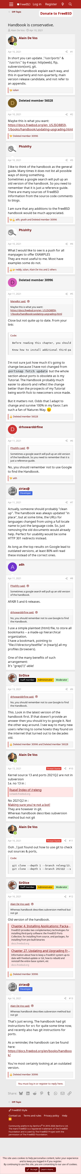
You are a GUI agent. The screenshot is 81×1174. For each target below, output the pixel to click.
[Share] (66, 52)
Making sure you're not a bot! (29, 805)
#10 (71, 768)
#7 (71, 502)
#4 (71, 243)
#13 (71, 998)
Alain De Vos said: (20, 904)
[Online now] (15, 44)
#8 (71, 578)
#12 (71, 896)
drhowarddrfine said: (22, 612)
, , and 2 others (36, 269)
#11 (71, 840)
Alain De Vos (18, 30)
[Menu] (11, 4)
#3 (71, 160)
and (40, 744)
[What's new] (63, 4)
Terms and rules (32, 1115)
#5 (71, 293)
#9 (71, 689)
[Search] (70, 4)
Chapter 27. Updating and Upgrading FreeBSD (44, 951)
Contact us (15, 1115)
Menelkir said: (18, 301)
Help (64, 1115)
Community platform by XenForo (38, 1125)
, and (36, 219)
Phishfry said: (17, 448)
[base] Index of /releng (25, 790)
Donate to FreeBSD (56, 13)
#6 (71, 440)
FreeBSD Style (19, 1110)
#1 (71, 51)
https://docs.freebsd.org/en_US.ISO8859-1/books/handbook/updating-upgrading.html (40, 127)
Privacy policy (51, 1115)
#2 (71, 114)
